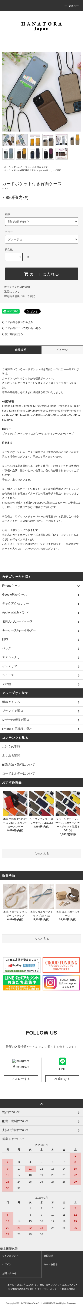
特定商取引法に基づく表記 (19, 296)
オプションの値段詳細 (17, 286)
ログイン (6, 1264)
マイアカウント (10, 1255)
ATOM (71, 1289)
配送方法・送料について (18, 764)
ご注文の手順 (11, 746)
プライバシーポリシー (48, 1289)
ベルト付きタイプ (38, 167)
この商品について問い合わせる (23, 328)
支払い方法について (26, 1285)
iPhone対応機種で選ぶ (25, 170)
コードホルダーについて (18, 773)
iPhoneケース (20, 167)
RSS (64, 1289)
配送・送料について (49, 1285)
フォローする (20, 1079)
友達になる (62, 1079)
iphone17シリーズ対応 (50, 170)
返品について (12, 291)
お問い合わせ (9, 1273)
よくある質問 (11, 755)
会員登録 (48, 1255)
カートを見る (51, 1264)
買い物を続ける (14, 334)
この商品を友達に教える (19, 322)
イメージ (62, 349)
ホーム (7, 167)
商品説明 (20, 349)
